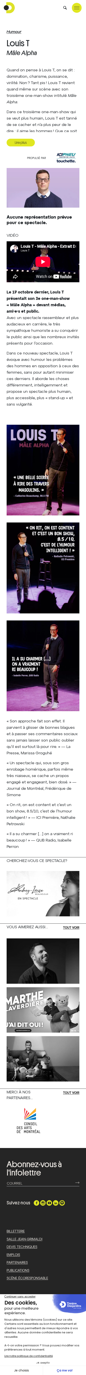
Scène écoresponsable (27, 1278)
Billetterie (16, 1231)
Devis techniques (22, 1247)
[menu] (77, 8)
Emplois (13, 1255)
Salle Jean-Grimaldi (24, 1239)
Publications (18, 1270)
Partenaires (17, 1262)
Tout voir (71, 927)
